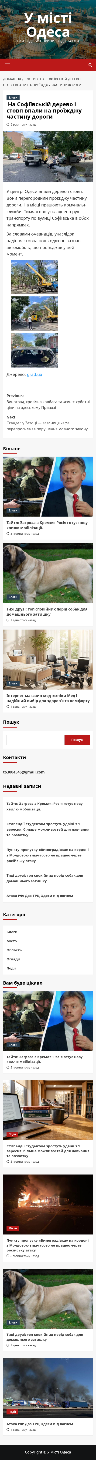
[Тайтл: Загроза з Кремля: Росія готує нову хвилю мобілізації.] (48, 487)
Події (11, 968)
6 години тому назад (24, 1256)
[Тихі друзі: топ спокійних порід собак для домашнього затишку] (48, 573)
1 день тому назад (23, 620)
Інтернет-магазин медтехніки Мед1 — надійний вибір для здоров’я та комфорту (48, 698)
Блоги (13, 98)
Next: (47, 423)
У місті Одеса (48, 24)
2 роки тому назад (23, 124)
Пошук (11, 722)
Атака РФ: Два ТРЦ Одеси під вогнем (40, 895)
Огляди (13, 959)
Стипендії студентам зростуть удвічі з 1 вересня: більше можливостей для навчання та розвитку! (48, 829)
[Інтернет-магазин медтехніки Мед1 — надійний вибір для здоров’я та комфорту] (48, 660)
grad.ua (34, 374)
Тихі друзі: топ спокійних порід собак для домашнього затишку (47, 612)
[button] (7, 64)
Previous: (48, 401)
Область (14, 950)
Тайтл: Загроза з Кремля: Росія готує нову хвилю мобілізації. (45, 806)
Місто (12, 941)
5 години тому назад (24, 534)
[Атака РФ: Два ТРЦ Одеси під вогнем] (48, 1388)
